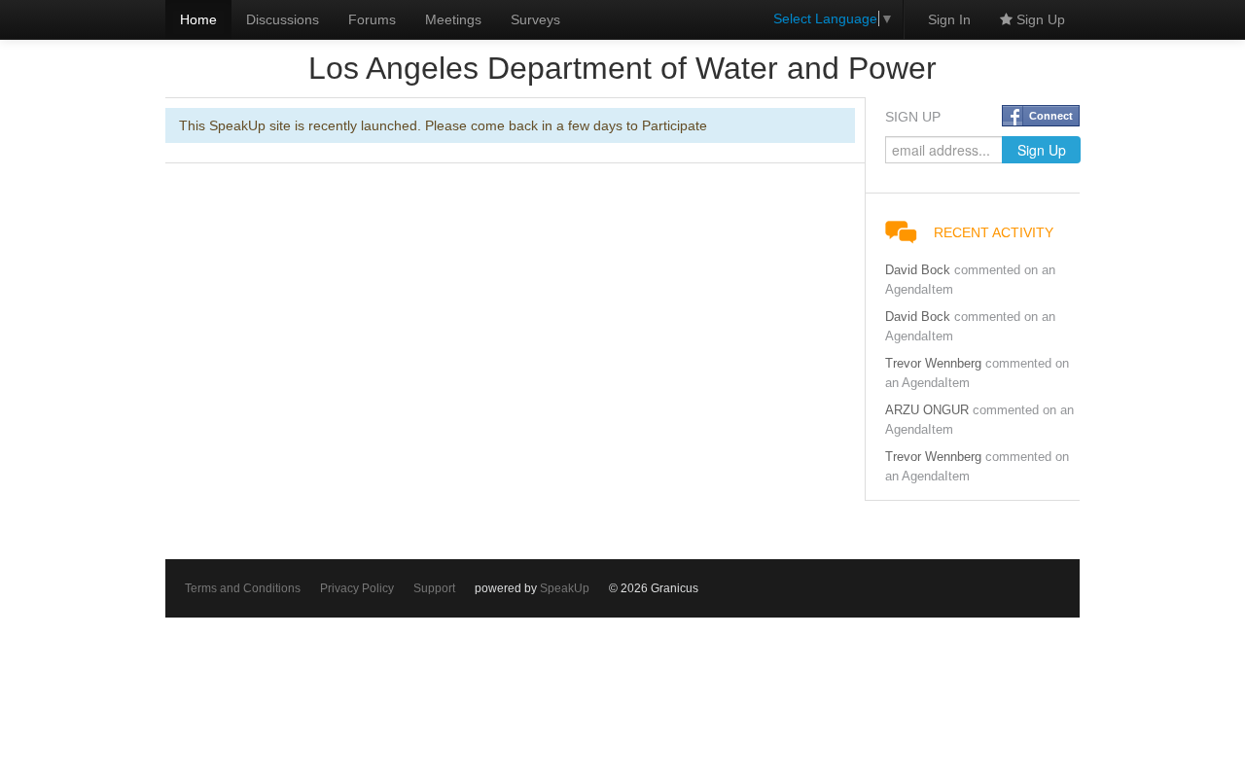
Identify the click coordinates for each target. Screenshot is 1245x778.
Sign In (949, 19)
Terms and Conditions (243, 588)
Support (434, 588)
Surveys (535, 19)
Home (198, 19)
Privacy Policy (357, 588)
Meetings (453, 19)
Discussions (282, 19)
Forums (372, 19)
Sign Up (1039, 19)
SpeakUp (564, 588)
